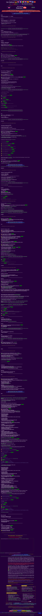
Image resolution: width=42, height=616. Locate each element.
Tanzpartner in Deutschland (31, 590)
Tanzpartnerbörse (3, 28)
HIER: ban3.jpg (14, 577)
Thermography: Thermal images (7, 612)
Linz (32, 9)
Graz (19, 9)
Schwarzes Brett (24, 604)
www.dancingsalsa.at (14, 449)
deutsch (16, 2)
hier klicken (32, 598)
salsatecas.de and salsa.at (30, 582)
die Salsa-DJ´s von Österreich (13, 588)
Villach (10, 110)
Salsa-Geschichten (31, 595)
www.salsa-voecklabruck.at (10, 367)
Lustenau (11, 57)
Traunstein (6, 207)
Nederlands (25, 2)
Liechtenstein (17, 57)
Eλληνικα (32, 2)
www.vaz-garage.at (7, 220)
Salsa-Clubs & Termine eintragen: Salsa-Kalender (19, 165)
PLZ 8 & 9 (12, 600)
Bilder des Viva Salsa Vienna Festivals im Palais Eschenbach (9, 489)
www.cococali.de (17, 34)
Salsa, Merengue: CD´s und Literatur (17, 604)
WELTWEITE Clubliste (11, 596)
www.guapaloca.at (10, 54)
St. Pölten (8, 110)
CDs (14, 597)
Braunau (11, 9)
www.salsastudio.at (6, 288)
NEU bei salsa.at (8, 604)
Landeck (31, 9)
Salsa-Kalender (20, 537)
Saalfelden (4, 110)
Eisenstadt (18, 9)
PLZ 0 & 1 (14, 599)
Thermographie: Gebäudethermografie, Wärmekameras (16, 612)
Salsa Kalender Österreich (8, 287)
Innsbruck (22, 9)
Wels (36, 556)
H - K (25, 587)
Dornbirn (15, 9)
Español (28, 2)
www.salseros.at (9, 203)
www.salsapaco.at (19, 86)
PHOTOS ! (31, 588)
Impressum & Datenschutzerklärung (17, 609)
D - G (23, 587)
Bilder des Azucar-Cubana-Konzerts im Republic (7, 286)
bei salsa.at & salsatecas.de (15, 595)
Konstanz (13, 57)
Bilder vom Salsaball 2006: (7, 437)
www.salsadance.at (11, 178)
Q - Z (28, 587)
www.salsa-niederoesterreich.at (12, 321)
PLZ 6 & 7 (10, 600)
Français (21, 2)
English (18, 2)
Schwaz (5, 163)
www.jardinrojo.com (9, 492)
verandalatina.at (5, 276)
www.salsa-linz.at (13, 248)
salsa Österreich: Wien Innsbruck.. (33, 612)
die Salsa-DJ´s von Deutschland (29, 589)
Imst (20, 9)
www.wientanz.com (3, 443)
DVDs (16, 597)
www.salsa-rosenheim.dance (7, 206)
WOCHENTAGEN (15, 587)
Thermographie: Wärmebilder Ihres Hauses (26, 612)
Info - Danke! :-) (21, 573)
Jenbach (24, 9)
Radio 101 (3, 612)
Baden (9, 9)
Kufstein (29, 9)
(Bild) (7, 185)
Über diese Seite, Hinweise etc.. (14, 594)
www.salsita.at (11, 34)
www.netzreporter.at (8, 446)
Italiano (23, 2)
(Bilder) (3, 461)
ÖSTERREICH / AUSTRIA (17, 600)
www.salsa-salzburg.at (10, 282)
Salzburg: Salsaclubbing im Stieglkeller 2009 (18, 302)
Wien (18, 110)
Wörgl (22, 110)
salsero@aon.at (6, 249)
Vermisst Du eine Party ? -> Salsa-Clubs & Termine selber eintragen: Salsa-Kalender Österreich (16, 28)
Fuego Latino (8, 252)
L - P (26, 587)
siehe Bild (15, 342)
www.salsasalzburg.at (13, 288)
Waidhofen (15, 110)
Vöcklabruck (12, 110)
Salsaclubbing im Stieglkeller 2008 (7, 302)
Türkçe (34, 2)
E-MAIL (28, 599)
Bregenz (13, 9)
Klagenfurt (27, 9)
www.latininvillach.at (7, 356)
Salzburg (6, 110)
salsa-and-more (14, 458)
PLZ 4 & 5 (19, 599)
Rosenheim (10, 207)
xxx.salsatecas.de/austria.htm (24, 600)
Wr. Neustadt (20, 110)
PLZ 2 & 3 (17, 599)
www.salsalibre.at (13, 139)
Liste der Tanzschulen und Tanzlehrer (5, 88)
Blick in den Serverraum (16, 589)
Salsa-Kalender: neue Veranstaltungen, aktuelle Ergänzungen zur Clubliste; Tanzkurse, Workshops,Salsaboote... (14, 598)
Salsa (39, 612)
